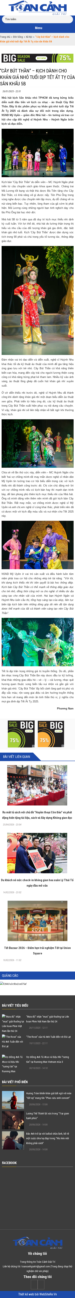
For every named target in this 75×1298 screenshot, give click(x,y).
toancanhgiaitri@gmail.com (36, 1266)
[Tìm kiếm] (71, 18)
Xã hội (29, 36)
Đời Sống (18, 36)
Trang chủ (5, 36)
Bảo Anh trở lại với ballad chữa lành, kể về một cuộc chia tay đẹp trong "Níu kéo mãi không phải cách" (47, 1138)
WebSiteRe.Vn (48, 1294)
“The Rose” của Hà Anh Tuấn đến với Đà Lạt (48, 1036)
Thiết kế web (26, 1294)
